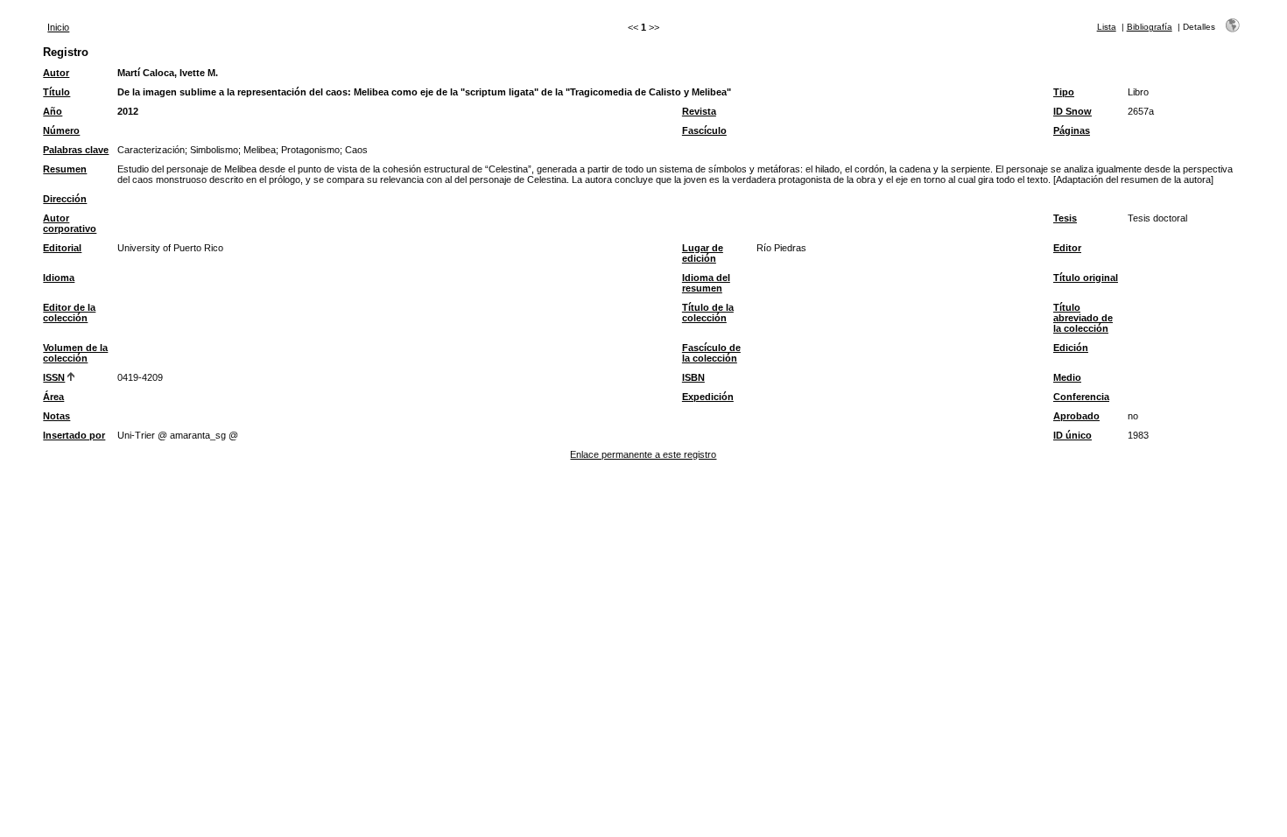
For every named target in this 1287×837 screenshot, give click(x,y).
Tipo (1063, 92)
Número (61, 130)
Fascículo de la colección (711, 352)
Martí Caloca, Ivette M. (167, 72)
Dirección (65, 198)
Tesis (1065, 218)
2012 (127, 111)
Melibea (259, 149)
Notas (56, 416)
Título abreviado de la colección (1083, 318)
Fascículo (704, 130)
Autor (56, 72)
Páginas (1071, 130)
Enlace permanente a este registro (643, 454)
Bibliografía (1149, 27)
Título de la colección (708, 312)
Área (53, 396)
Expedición (708, 396)
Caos (356, 149)
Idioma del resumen (706, 282)
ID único (1072, 435)
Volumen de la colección (75, 352)
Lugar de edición (702, 253)
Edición (1070, 347)
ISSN (54, 377)
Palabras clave (76, 149)
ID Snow (1072, 111)
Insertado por (74, 435)
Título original (1085, 277)
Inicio (58, 27)
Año (52, 111)
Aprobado (1076, 416)
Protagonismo (310, 149)
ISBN (693, 377)
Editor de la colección (69, 312)
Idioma (58, 277)
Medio (1067, 377)
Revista (699, 111)
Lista (1106, 27)
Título (56, 92)
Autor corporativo (69, 223)
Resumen (65, 169)
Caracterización (151, 149)
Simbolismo (214, 149)
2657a (1141, 111)
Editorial (62, 248)
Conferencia (1081, 396)
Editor (1067, 248)
